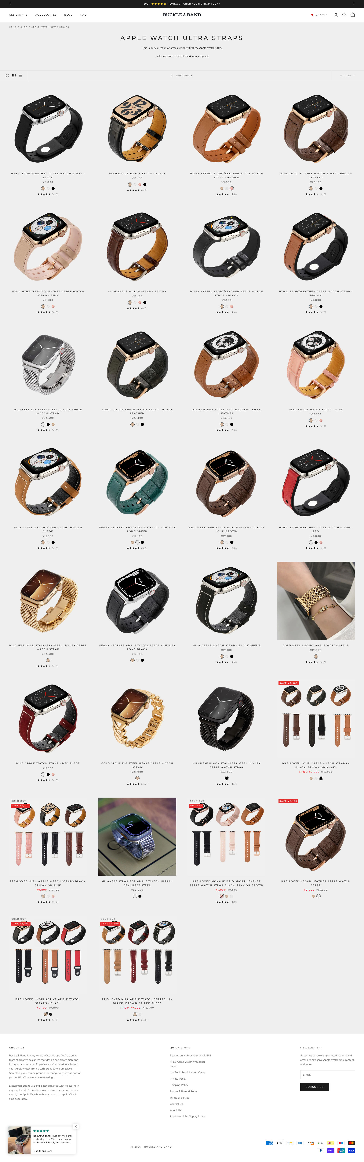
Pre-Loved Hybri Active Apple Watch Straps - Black (48, 1001)
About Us (175, 1110)
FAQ (83, 14)
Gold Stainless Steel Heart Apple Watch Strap (137, 765)
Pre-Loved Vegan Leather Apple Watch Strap (316, 883)
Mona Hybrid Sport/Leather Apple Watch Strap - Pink (48, 293)
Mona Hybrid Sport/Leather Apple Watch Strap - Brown (226, 175)
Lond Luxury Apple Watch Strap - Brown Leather (316, 175)
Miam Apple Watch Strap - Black (137, 173)
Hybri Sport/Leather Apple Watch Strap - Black (48, 175)
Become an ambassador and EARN (190, 1055)
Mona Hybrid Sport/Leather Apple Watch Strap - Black (226, 293)
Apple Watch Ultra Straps (50, 27)
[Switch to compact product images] (20, 75)
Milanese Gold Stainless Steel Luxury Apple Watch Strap (48, 647)
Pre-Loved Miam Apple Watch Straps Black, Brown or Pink (48, 883)
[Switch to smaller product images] (14, 75)
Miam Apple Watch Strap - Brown (137, 291)
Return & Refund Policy (184, 1091)
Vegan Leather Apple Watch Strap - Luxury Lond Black (137, 647)
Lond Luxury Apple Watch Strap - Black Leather (137, 411)
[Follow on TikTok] (40, 1130)
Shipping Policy (179, 1085)
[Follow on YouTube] (31, 1130)
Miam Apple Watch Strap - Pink (316, 409)
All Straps (18, 14)
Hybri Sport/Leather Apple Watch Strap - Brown (316, 293)
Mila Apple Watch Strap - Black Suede (226, 645)
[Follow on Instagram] (21, 1130)
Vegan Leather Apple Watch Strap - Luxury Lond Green (137, 529)
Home (12, 27)
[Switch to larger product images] (7, 75)
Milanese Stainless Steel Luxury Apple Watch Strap (48, 411)
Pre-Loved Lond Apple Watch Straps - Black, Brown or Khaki (316, 765)
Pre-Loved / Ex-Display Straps (188, 1116)
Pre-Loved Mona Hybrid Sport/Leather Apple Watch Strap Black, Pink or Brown (227, 883)
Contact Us (176, 1104)
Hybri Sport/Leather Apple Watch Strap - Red (316, 529)
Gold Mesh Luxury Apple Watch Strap (316, 645)
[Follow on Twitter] (11, 1130)
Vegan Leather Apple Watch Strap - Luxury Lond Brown (226, 529)
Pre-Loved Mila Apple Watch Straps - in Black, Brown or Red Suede (137, 1001)
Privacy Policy (178, 1079)
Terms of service (179, 1098)
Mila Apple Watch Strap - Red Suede (48, 763)
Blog (68, 14)
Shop (23, 27)
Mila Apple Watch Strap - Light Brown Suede (48, 529)
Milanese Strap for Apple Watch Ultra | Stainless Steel (137, 883)
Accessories (46, 14)
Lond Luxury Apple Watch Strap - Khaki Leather (226, 411)
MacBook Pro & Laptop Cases (187, 1072)
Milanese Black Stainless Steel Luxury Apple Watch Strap (226, 765)
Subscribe (315, 1087)
